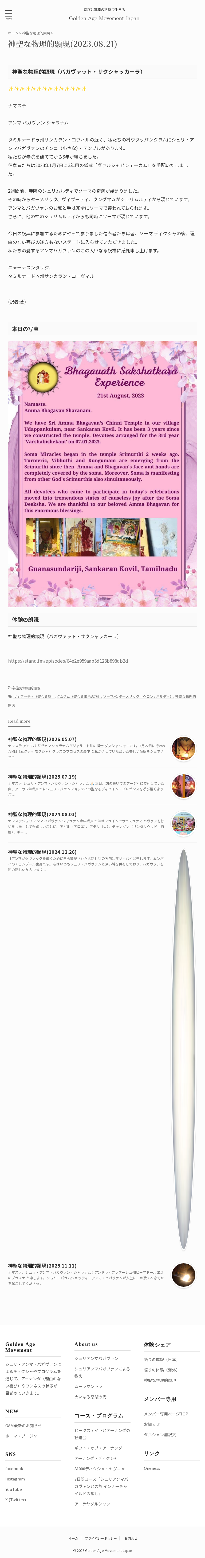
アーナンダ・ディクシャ (96, 1458)
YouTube (13, 1489)
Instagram (15, 1479)
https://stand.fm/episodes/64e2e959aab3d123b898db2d (68, 660)
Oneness (152, 1468)
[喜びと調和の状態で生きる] (104, 17)
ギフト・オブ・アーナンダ (98, 1448)
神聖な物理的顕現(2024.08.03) (42, 814)
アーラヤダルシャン (92, 1504)
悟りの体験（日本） (162, 1359)
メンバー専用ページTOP (166, 1414)
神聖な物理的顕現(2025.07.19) (42, 776)
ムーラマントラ (88, 1386)
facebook (14, 1468)
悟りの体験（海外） (162, 1370)
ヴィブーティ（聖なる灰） (34, 696)
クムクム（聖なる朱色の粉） (79, 696)
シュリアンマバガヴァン (96, 1358)
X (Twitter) (15, 1499)
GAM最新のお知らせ (23, 1425)
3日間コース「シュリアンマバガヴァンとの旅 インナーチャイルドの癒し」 (101, 1486)
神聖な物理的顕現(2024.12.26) (42, 851)
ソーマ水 (110, 696)
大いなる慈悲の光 (90, 1396)
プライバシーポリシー (101, 1538)
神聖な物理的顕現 (27, 687)
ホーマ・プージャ (21, 1436)
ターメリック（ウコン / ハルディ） (146, 696)
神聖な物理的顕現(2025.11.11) (42, 1265)
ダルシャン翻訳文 (160, 1434)
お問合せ (130, 1538)
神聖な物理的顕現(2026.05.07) (42, 738)
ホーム (73, 1538)
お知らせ (152, 1424)
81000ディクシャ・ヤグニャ (99, 1468)
